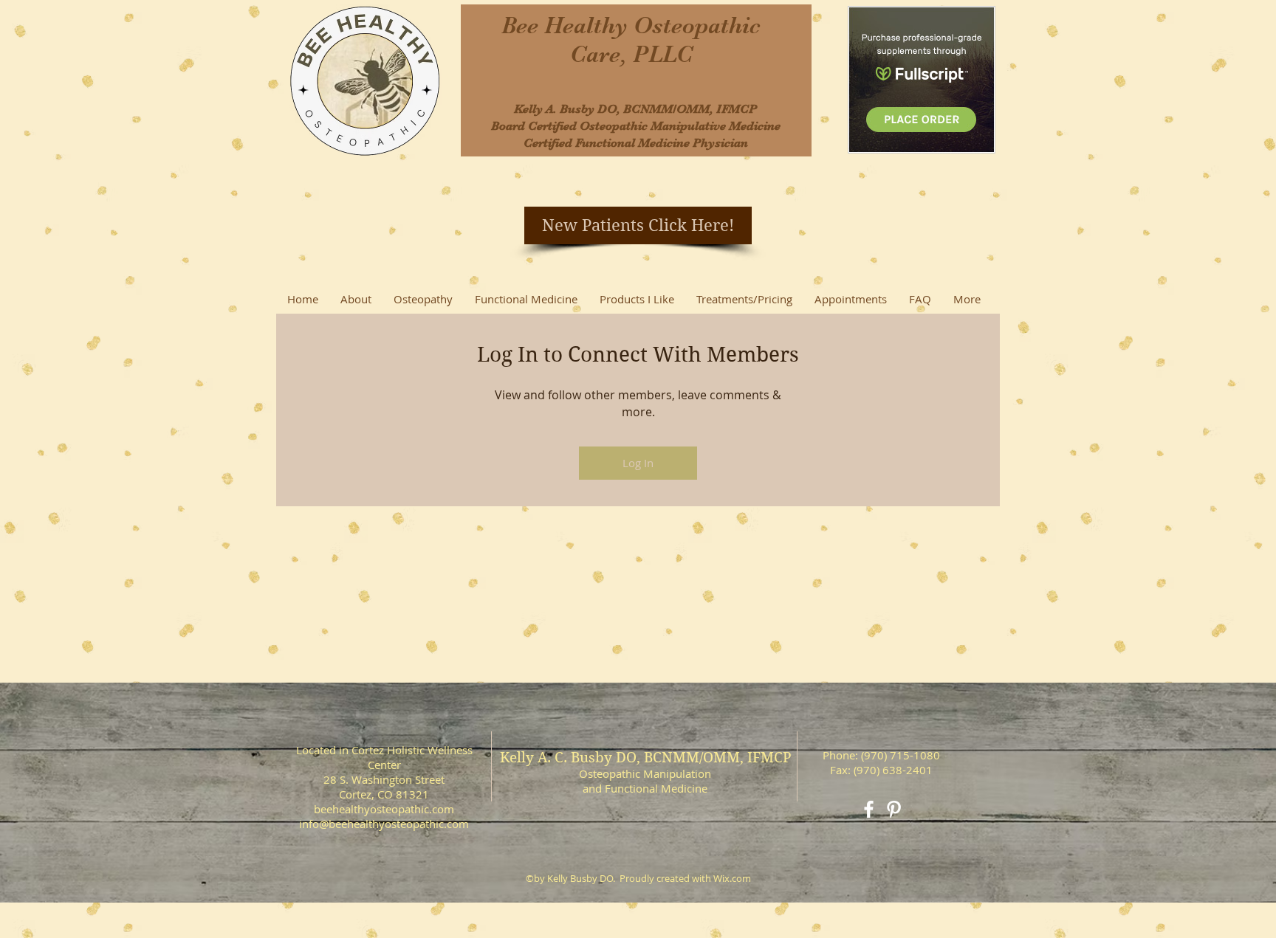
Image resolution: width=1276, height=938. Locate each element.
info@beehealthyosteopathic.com (384, 823)
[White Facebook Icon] (868, 809)
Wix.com (732, 878)
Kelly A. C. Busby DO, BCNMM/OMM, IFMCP (645, 757)
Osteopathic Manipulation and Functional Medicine (645, 781)
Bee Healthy (567, 25)
